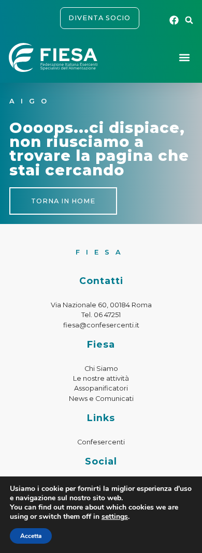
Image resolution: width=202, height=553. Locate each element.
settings (115, 516)
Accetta (30, 536)
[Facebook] (174, 20)
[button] (189, 20)
